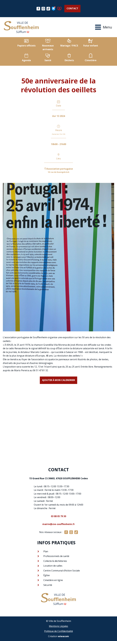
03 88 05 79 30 (58, 516)
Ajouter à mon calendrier (58, 380)
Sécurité (47, 585)
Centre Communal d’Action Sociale (61, 570)
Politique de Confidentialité (58, 631)
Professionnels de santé (56, 556)
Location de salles (52, 565)
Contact (72, 8)
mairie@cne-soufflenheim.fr (58, 524)
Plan (45, 551)
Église (46, 575)
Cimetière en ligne (53, 580)
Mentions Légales (58, 626)
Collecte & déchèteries (55, 561)
